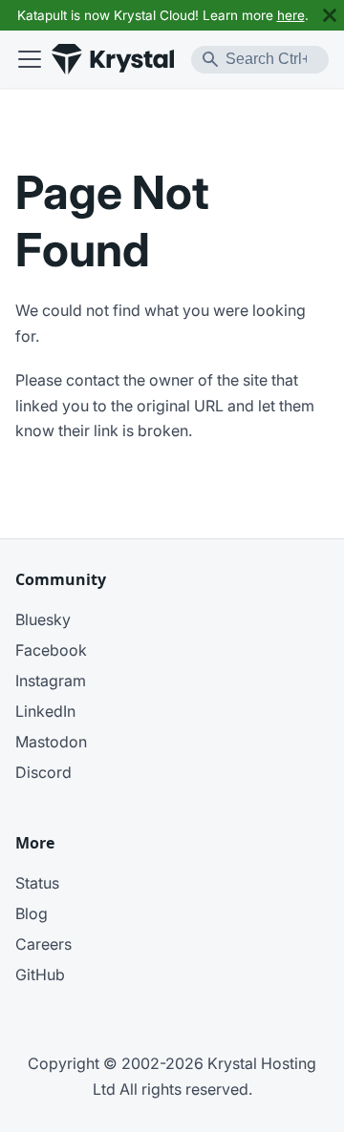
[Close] (329, 15)
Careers (43, 944)
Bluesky (43, 619)
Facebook (51, 650)
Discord (43, 772)
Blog (31, 913)
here (291, 15)
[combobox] (260, 59)
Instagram (50, 680)
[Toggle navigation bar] (29, 59)
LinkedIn (45, 711)
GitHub (40, 974)
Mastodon (51, 741)
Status (37, 882)
